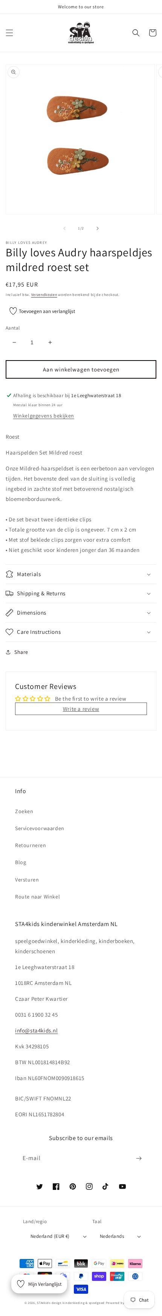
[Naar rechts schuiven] (97, 228)
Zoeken (24, 811)
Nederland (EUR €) (50, 1236)
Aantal (13, 328)
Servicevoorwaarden (39, 828)
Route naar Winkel (37, 896)
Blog (20, 862)
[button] (9, 33)
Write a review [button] (81, 708)
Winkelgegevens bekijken (43, 415)
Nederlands (112, 1236)
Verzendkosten (44, 294)
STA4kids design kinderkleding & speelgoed (71, 1303)
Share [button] (21, 652)
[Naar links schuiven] (64, 228)
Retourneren (30, 845)
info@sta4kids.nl (36, 1030)
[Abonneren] (138, 1158)
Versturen (27, 879)
